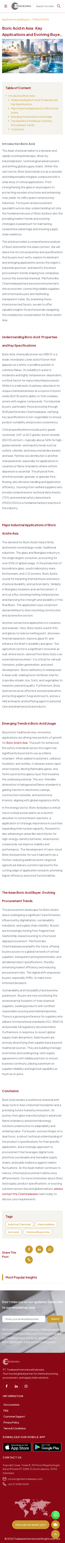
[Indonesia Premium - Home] (21, 6)
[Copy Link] (29, 1260)
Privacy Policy (11, 1422)
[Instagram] (26, 1386)
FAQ (5, 1410)
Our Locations (11, 1404)
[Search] (59, 6)
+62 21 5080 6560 (18, 1484)
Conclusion (17, 129)
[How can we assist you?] (55, 1524)
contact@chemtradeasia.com (25, 1478)
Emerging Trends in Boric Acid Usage (31, 116)
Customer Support (14, 1416)
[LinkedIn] (16, 1386)
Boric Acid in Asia (17, 742)
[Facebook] (6, 1386)
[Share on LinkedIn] (39, 1249)
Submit (55, 1318)
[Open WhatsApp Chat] (55, 1515)
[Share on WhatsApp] (50, 1249)
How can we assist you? (30, 1524)
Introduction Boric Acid (21, 95)
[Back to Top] (55, 1534)
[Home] (11, 1362)
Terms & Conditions (14, 1428)
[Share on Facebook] (29, 1249)
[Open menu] (5, 6)
